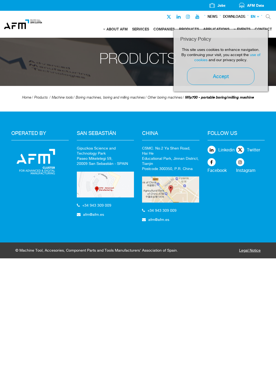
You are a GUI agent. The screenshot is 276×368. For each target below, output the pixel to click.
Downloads (234, 17)
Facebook (217, 170)
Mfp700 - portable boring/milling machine (219, 97)
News (213, 17)
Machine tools (62, 97)
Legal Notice (250, 250)
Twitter (253, 149)
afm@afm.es (93, 214)
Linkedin (226, 149)
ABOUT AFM (117, 29)
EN (253, 16)
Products (41, 97)
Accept (221, 76)
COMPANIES (164, 29)
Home (26, 97)
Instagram (246, 170)
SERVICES (140, 29)
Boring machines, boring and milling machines (110, 97)
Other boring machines (165, 97)
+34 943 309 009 (96, 205)
